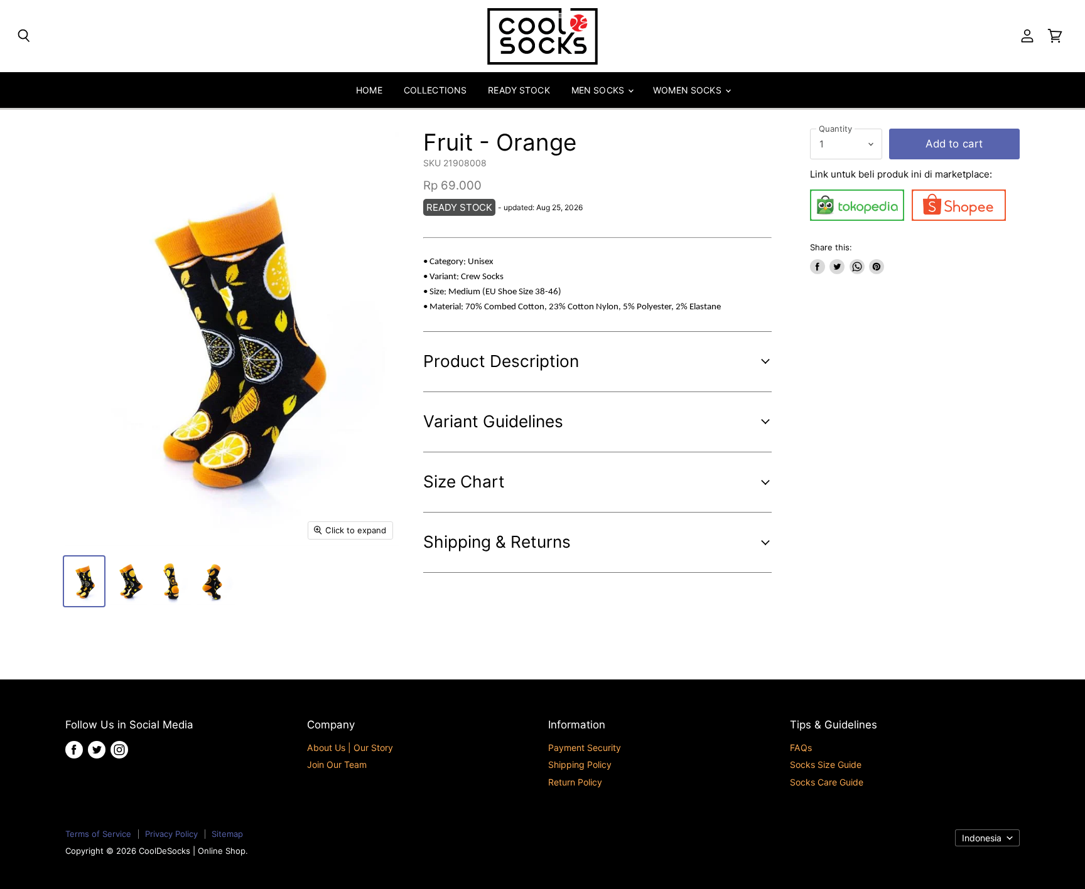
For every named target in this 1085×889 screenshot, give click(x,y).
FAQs (801, 747)
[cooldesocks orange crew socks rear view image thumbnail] (172, 581)
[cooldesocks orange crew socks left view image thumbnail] (128, 581)
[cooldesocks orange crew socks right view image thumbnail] (216, 581)
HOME (369, 90)
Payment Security (584, 747)
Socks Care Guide (826, 782)
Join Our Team (337, 764)
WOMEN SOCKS (688, 90)
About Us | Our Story (350, 747)
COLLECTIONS (435, 90)
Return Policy (575, 782)
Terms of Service (98, 834)
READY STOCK (519, 90)
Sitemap (227, 834)
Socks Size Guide (825, 764)
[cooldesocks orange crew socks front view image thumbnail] (84, 581)
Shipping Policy (580, 764)
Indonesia (981, 838)
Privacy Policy (171, 834)
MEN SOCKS (599, 90)
